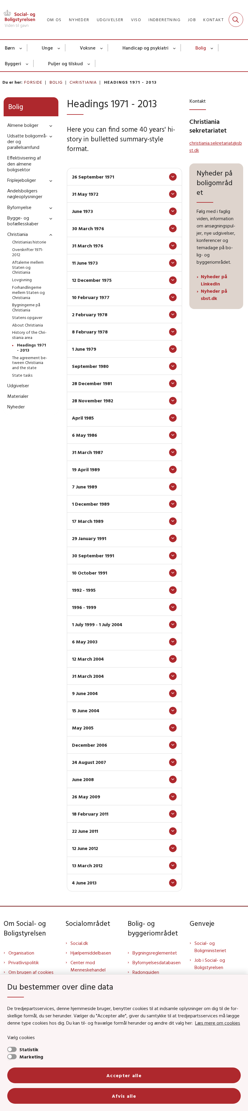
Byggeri (13, 63)
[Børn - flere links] (21, 47)
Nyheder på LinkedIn (214, 280)
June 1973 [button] (82, 211)
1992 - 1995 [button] (84, 590)
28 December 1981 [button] (92, 383)
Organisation (21, 953)
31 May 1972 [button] (85, 194)
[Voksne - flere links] (102, 47)
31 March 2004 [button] (88, 676)
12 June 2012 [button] (85, 848)
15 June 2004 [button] (85, 710)
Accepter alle (124, 1075)
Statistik (28, 1049)
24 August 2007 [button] (89, 762)
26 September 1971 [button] (93, 177)
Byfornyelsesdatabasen (156, 962)
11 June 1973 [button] (85, 263)
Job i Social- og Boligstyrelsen (209, 963)
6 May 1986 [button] (84, 435)
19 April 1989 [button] (86, 469)
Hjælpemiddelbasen (90, 953)
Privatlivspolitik (23, 962)
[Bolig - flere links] (212, 47)
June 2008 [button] (83, 779)
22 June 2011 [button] (85, 831)
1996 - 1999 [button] (84, 607)
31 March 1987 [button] (87, 452)
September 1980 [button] (90, 366)
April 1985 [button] (83, 418)
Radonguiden (145, 972)
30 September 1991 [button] (93, 555)
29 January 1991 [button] (89, 538)
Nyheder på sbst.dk (214, 294)
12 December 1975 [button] (92, 280)
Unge (47, 48)
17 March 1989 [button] (87, 521)
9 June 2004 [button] (85, 693)
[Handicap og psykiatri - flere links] (174, 47)
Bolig (200, 48)
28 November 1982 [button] (92, 401)
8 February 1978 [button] (90, 332)
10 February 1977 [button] (90, 297)
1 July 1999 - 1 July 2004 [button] (97, 624)
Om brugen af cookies (31, 972)
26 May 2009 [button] (86, 797)
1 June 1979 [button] (84, 349)
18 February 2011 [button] (90, 814)
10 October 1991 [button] (89, 573)
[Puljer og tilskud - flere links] (89, 63)
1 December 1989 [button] (90, 504)
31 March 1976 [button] (87, 246)
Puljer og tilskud (65, 63)
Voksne (88, 48)
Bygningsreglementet (154, 953)
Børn (10, 48)
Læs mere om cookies (217, 1023)
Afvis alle (124, 1096)
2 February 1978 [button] (89, 314)
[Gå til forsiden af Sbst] (17, 20)
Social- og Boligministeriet (210, 946)
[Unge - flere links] (59, 47)
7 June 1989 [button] (84, 487)
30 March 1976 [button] (88, 228)
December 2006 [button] (89, 745)
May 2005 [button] (82, 728)
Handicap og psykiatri (145, 48)
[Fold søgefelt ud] (236, 19)
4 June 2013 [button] (84, 883)
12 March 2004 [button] (88, 659)
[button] (49, 125)
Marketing (31, 1057)
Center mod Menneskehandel (88, 966)
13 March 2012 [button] (87, 865)
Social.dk (79, 943)
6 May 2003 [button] (84, 642)
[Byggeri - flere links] (27, 63)
